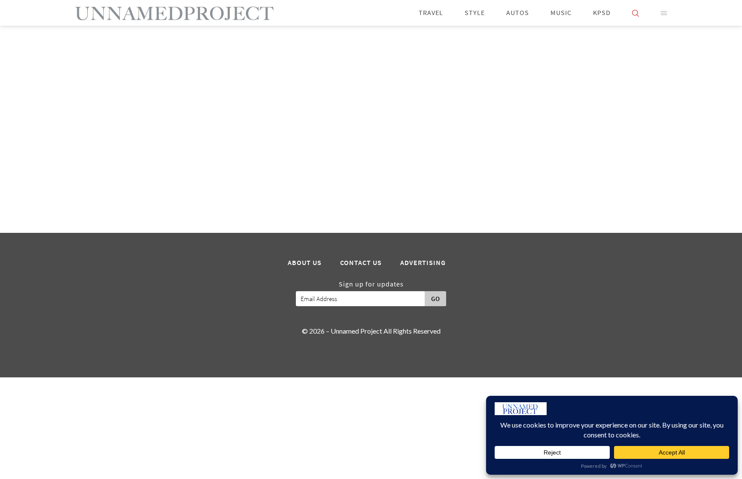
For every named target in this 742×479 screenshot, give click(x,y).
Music (561, 12)
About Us (305, 263)
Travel (431, 12)
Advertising (423, 263)
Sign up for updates (371, 284)
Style (475, 12)
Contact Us (361, 263)
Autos (517, 12)
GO (435, 299)
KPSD (602, 12)
